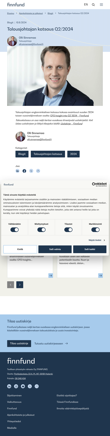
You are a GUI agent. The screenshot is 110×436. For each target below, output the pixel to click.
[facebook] (24, 171)
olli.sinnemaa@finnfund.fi (31, 44)
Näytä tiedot (95, 240)
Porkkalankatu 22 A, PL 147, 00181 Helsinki (33, 374)
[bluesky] (38, 171)
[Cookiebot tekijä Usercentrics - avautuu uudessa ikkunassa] (94, 184)
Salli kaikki (90, 249)
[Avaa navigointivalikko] (101, 4)
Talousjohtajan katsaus (48, 154)
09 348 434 (20, 378)
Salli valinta (55, 249)
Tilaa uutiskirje (19, 343)
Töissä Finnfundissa (67, 401)
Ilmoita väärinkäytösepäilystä (73, 408)
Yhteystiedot (14, 421)
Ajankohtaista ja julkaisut (31, 13)
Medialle (11, 427)
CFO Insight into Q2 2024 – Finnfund (69, 115)
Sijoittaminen (14, 395)
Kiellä (20, 249)
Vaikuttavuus (14, 401)
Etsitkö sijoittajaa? (67, 395)
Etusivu (10, 13)
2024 (73, 154)
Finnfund (12, 408)
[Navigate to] (9, 386)
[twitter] (31, 171)
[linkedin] (17, 171)
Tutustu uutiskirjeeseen (49, 343)
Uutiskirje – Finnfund (71, 123)
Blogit (50, 13)
